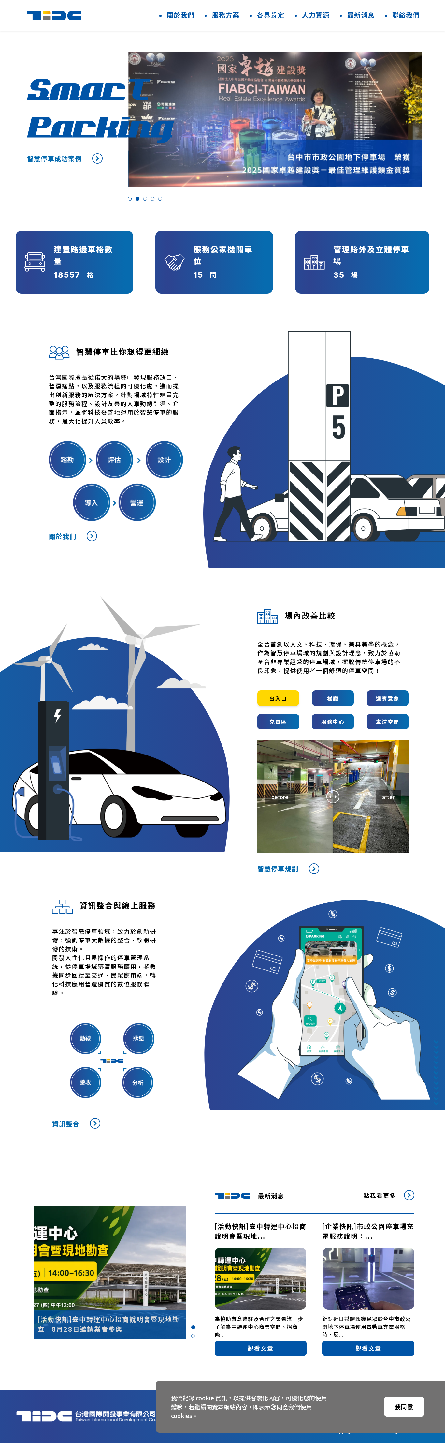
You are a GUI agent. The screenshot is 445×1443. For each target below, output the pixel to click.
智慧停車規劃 (277, 868)
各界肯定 (270, 15)
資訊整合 (65, 1123)
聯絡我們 (406, 15)
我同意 (404, 1406)
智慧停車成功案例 (54, 158)
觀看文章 (261, 1348)
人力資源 (315, 15)
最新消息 (360, 15)
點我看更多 (380, 1195)
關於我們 (180, 15)
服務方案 (225, 15)
